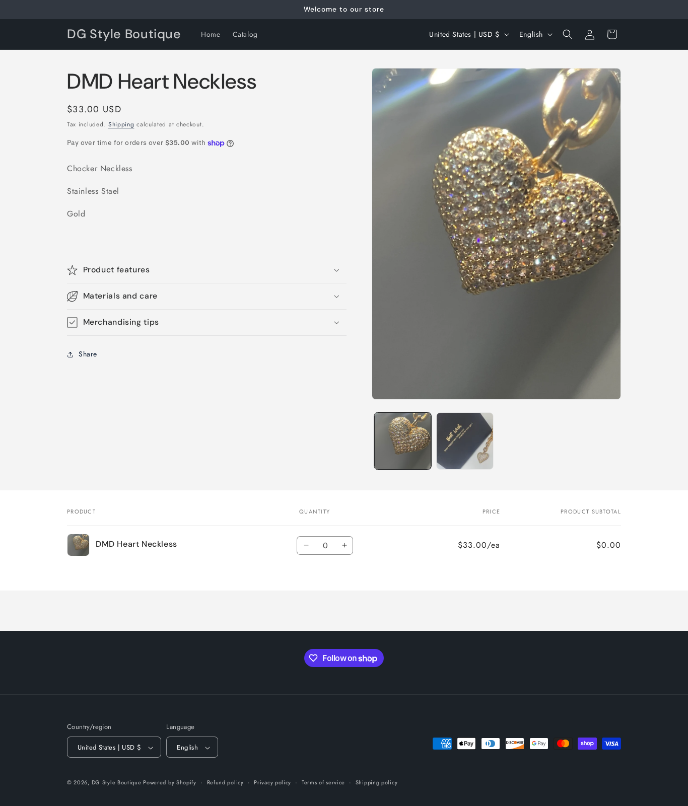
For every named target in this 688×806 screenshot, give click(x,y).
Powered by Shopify (169, 783)
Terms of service (323, 782)
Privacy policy (272, 782)
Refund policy (225, 782)
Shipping (121, 124)
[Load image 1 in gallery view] (402, 440)
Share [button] (88, 354)
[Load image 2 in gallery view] (464, 440)
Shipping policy (377, 782)
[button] (568, 34)
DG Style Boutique (118, 783)
